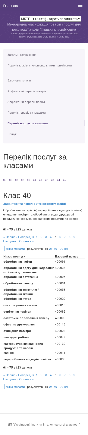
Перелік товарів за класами (26, 112)
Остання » (26, 241)
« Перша (9, 237)
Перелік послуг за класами (27, 123)
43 (52, 180)
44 (58, 180)
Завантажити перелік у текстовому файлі (34, 203)
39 (28, 180)
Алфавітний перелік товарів (26, 91)
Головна (10, 5)
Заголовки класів (19, 80)
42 (46, 180)
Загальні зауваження (22, 54)
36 (10, 180)
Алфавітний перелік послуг (26, 101)
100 (60, 248)
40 (34, 180)
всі (66, 248)
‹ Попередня (25, 237)
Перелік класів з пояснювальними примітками (39, 65)
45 (64, 180)
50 (55, 248)
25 (51, 248)
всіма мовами (15, 248)
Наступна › (10, 241)
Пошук (11, 134)
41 (40, 180)
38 (22, 180)
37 (16, 180)
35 (4, 180)
